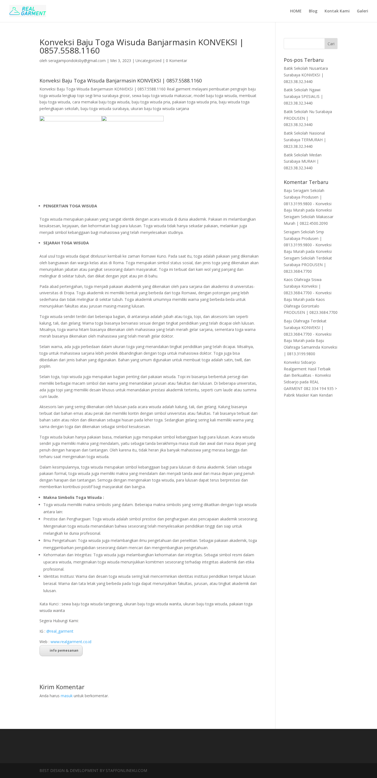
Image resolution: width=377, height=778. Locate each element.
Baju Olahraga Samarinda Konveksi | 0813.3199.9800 (310, 347)
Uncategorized (148, 60)
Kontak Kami (337, 11)
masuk (67, 695)
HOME (296, 11)
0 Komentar (176, 60)
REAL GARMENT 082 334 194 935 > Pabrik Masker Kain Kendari (310, 388)
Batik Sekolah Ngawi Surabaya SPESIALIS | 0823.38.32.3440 (303, 96)
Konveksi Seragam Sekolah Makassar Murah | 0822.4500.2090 (308, 216)
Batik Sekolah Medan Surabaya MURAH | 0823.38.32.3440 (303, 161)
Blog (313, 11)
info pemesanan (64, 650)
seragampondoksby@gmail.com (77, 60)
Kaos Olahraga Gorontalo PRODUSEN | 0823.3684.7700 (311, 306)
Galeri (362, 11)
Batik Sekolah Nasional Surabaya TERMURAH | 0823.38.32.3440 (305, 139)
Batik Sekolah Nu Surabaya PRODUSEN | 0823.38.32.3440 (308, 118)
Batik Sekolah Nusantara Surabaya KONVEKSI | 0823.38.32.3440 (306, 75)
